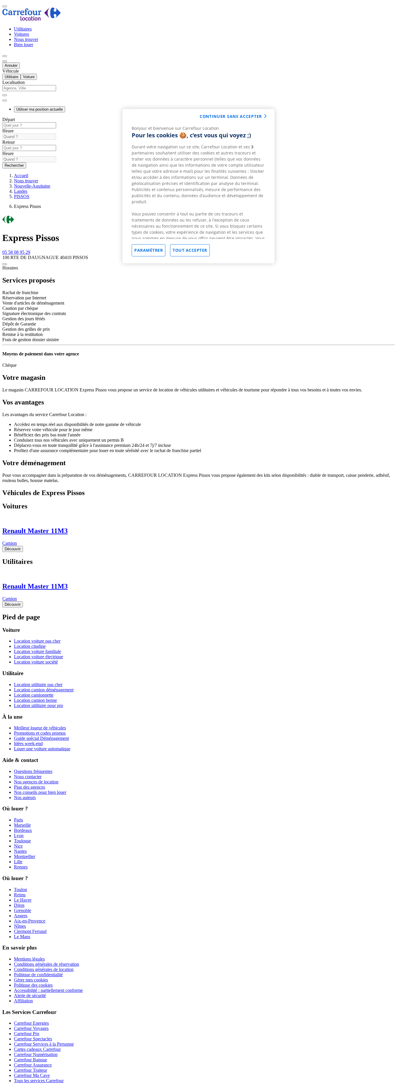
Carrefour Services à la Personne (44, 1044)
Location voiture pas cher (37, 641)
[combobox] (198, 91)
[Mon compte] (4, 56)
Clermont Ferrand (30, 931)
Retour (8, 142)
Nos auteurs (25, 797)
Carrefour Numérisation (36, 1054)
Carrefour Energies (31, 1023)
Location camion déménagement (44, 689)
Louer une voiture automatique (42, 748)
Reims (20, 894)
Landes (20, 191)
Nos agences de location (36, 781)
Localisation (13, 82)
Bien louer (23, 44)
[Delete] (4, 95)
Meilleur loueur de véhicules (40, 727)
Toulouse (22, 840)
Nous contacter (28, 776)
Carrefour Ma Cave (32, 1075)
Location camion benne (35, 700)
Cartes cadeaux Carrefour (37, 1049)
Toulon (20, 889)
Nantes (20, 851)
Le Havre (22, 900)
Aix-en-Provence (29, 920)
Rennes (21, 866)
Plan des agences (29, 787)
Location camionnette (33, 695)
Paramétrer (148, 250)
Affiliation (23, 1000)
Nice (18, 846)
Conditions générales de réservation (46, 964)
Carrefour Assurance (33, 1064)
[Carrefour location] (31, 19)
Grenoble (22, 910)
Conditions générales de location (44, 969)
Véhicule (10, 71)
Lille (18, 861)
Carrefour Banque (30, 1059)
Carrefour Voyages (31, 1028)
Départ (8, 119)
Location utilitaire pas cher (38, 684)
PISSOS (21, 196)
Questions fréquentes (33, 771)
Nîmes (20, 926)
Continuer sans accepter (231, 116)
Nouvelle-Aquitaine (32, 186)
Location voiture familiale (37, 651)
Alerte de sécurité (30, 995)
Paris (18, 819)
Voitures (21, 34)
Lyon (19, 835)
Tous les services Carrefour (39, 1080)
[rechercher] (4, 100)
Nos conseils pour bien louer (40, 792)
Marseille (22, 825)
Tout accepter (190, 250)
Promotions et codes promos (40, 733)
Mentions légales (29, 958)
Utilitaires (23, 28)
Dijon (19, 905)
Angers (20, 915)
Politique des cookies (33, 985)
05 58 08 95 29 (16, 252)
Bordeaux (23, 830)
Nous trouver (26, 39)
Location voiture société (36, 661)
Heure (8, 130)
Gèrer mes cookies (31, 979)
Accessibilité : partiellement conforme (48, 990)
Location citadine (30, 646)
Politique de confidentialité (38, 974)
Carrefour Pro (26, 1033)
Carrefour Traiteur (30, 1070)
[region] (198, 186)
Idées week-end (28, 743)
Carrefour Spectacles (33, 1038)
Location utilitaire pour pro (38, 705)
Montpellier (24, 856)
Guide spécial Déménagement (41, 738)
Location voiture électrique (38, 656)
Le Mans (22, 936)
